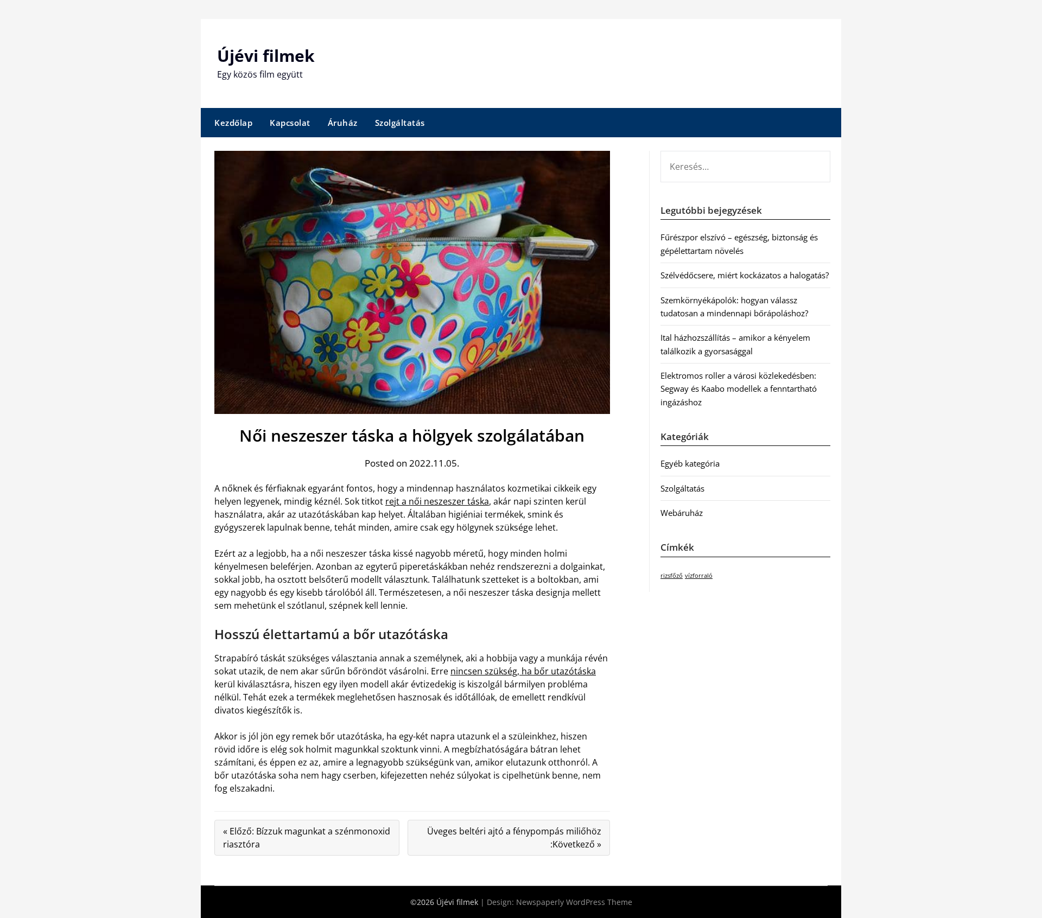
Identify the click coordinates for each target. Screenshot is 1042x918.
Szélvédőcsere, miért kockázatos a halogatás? (744, 275)
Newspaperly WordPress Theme (574, 902)
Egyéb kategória (690, 463)
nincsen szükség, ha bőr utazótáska (523, 671)
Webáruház (681, 512)
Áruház (343, 122)
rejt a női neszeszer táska (437, 501)
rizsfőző (671, 575)
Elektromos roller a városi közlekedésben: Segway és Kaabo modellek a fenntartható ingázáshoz (738, 388)
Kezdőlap (233, 122)
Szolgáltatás (400, 122)
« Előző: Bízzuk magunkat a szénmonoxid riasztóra (306, 837)
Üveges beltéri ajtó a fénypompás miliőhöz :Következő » (514, 837)
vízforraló (699, 575)
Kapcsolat (290, 122)
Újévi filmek (266, 55)
